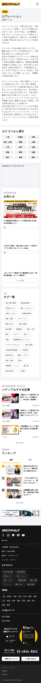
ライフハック (22, 319)
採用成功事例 (25, 303)
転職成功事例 (26, 313)
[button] (20, 442)
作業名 (20, 137)
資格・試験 (9, 319)
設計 (7, 157)
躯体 (33, 157)
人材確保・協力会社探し (10, 547)
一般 (7, 137)
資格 (20, 157)
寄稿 (7, 339)
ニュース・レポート (9, 560)
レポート (5, 437)
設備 (33, 152)
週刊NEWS (9, 355)
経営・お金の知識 (8, 551)
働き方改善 (23, 324)
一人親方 (22, 371)
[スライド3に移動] (22, 518)
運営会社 (4, 674)
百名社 (20, 360)
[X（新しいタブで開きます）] (3, 535)
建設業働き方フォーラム (21, 339)
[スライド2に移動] (20, 518)
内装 (33, 137)
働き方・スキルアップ (10, 555)
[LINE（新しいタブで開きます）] (13, 535)
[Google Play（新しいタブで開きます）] (10, 641)
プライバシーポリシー (8, 667)
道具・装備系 (6, 405)
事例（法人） (10, 324)
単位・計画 (8, 142)
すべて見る (20, 280)
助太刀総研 (29, 345)
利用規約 (4, 671)
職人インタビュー (27, 308)
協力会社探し (10, 371)
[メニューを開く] (37, 4)
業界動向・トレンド (12, 366)
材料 (20, 147)
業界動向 (19, 329)
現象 (7, 152)
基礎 (20, 142)
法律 (33, 147)
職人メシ (27, 334)
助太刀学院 (6, 621)
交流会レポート (11, 308)
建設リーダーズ (23, 355)
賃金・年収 (30, 329)
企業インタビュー (11, 313)
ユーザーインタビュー (13, 345)
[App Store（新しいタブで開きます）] (10, 636)
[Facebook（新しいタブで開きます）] (18, 535)
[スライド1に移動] (18, 518)
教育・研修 (9, 360)
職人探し (27, 366)
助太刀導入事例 (11, 303)
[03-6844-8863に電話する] (27, 651)
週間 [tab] (11, 460)
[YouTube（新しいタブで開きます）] (23, 535)
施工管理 (9, 329)
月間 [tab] (29, 460)
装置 (20, 152)
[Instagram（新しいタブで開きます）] (8, 535)
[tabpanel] (20, 481)
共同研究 (25, 350)
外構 (33, 142)
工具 (7, 147)
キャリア (16, 334)
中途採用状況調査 (11, 350)
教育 (7, 334)
